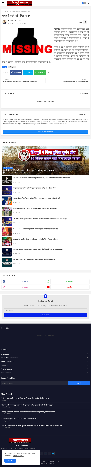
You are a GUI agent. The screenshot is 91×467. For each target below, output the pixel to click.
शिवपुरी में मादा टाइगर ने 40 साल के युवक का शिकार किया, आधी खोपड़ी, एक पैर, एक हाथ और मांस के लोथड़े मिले (32, 425)
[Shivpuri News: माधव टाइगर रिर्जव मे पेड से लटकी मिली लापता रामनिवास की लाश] (7, 262)
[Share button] (49, 72)
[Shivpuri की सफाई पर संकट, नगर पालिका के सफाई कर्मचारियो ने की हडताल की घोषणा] (7, 241)
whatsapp (69, 281)
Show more (84, 93)
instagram (25, 287)
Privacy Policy (55, 461)
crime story (45, 354)
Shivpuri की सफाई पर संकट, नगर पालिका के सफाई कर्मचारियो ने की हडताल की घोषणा (35, 239)
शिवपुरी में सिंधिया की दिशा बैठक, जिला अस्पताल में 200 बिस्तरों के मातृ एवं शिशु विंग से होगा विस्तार (28, 412)
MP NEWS (45, 365)
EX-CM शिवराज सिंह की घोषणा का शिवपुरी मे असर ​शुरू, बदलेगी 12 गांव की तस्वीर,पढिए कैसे (36, 198)
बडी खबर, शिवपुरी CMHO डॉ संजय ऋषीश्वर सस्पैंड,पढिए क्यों (19, 419)
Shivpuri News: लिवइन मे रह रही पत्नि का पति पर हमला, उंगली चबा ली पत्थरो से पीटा (35, 229)
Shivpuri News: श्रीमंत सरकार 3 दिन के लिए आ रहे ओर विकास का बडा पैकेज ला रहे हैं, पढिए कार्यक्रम (40, 218)
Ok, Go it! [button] (10, 460)
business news (45, 373)
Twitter (29, 72)
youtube (69, 287)
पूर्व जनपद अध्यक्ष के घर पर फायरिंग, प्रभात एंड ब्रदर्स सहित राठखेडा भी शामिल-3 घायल (25, 398)
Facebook (17, 72)
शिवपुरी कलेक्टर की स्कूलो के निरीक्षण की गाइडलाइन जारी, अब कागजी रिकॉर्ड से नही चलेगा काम (27, 405)
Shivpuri (11, 11)
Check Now (17, 456)
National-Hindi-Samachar (45, 358)
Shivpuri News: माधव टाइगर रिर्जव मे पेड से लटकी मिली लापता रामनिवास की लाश (34, 259)
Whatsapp (41, 72)
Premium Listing (45, 369)
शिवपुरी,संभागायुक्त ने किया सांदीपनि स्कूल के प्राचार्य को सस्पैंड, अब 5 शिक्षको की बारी (34, 188)
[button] (84, 3)
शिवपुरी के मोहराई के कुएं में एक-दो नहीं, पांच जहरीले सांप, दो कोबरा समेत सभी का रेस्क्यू (35, 208)
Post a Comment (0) (45, 132)
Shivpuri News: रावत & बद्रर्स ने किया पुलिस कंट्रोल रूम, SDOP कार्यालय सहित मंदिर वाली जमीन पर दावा (41, 178)
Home (4, 11)
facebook (25, 281)
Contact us (45, 461)
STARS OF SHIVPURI (45, 361)
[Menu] (3, 3)
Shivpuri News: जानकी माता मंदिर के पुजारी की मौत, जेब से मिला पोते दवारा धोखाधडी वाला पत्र (38, 249)
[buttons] (41, 453)
